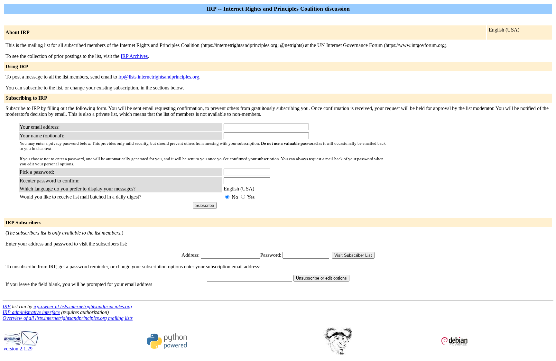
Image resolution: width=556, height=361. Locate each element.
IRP (7, 306)
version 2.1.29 (18, 348)
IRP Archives (134, 56)
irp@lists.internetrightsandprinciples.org (158, 76)
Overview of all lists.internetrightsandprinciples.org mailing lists (68, 318)
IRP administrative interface (31, 312)
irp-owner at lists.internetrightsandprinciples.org (82, 306)
